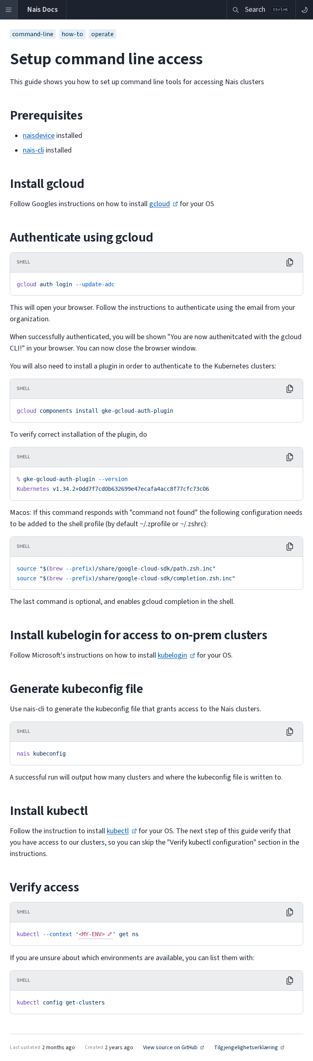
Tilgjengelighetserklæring (246, 1048)
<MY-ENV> (92, 934)
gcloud (159, 204)
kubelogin (172, 655)
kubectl (118, 831)
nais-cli (33, 150)
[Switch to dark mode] (304, 9)
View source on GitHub (170, 1048)
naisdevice (39, 136)
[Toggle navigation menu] (9, 9)
